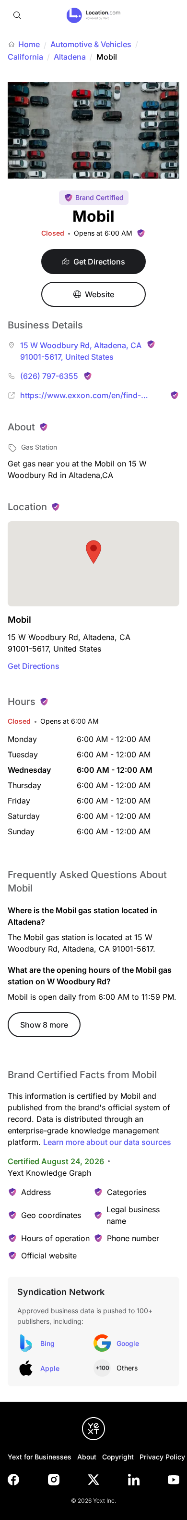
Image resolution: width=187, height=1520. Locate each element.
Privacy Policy (162, 1457)
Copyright (118, 1457)
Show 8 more (44, 1025)
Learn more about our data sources (107, 1142)
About (86, 1457)
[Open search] (17, 15)
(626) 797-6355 (49, 376)
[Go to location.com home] (94, 15)
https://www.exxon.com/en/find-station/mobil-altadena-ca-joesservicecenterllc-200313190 (80, 395)
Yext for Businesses (39, 1457)
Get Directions (33, 666)
